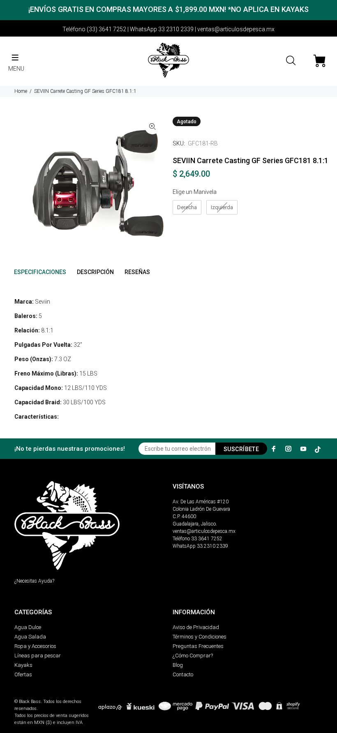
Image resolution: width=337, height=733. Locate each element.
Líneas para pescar (37, 655)
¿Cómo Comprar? (193, 655)
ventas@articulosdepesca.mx (204, 531)
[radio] (187, 207)
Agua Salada (30, 637)
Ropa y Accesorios (35, 646)
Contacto (183, 674)
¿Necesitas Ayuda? (34, 581)
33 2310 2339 (212, 546)
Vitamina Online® (33, 694)
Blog (178, 665)
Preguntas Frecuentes (198, 646)
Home (20, 91)
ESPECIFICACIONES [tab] (40, 272)
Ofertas (23, 674)
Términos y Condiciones (199, 637)
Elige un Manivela (195, 192)
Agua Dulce (27, 627)
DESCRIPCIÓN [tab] (95, 272)
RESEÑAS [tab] (137, 272)
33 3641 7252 (206, 539)
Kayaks (23, 665)
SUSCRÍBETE (241, 449)
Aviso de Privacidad (196, 627)
